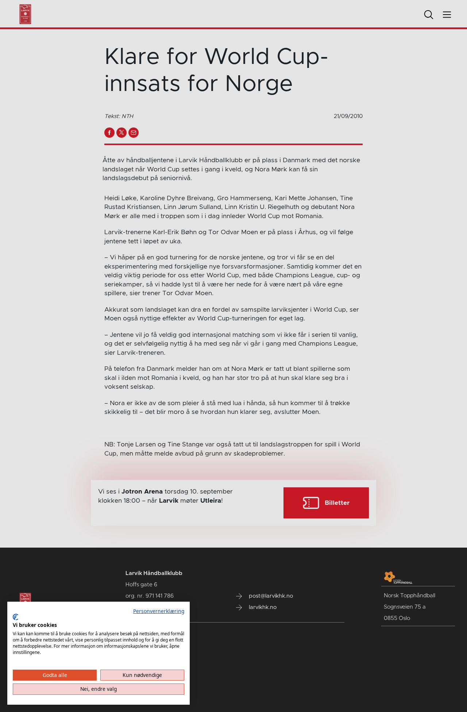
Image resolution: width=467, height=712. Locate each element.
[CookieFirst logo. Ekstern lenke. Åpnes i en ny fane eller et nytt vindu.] (15, 617)
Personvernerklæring (158, 611)
